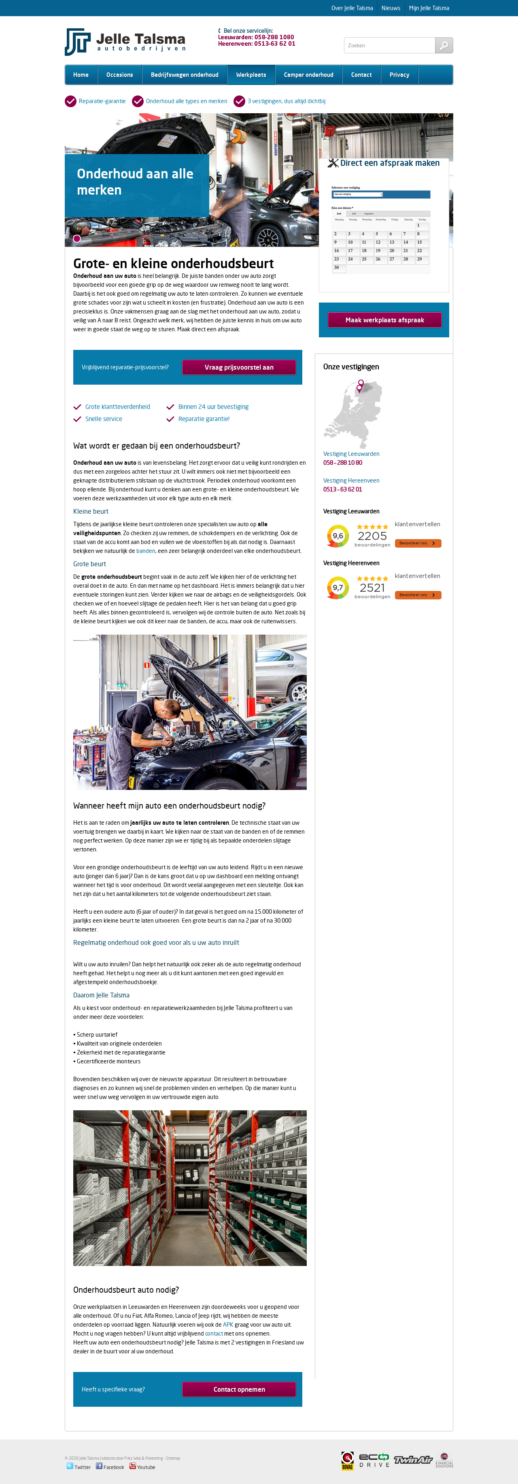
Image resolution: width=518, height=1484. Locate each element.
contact (214, 1333)
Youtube (145, 1467)
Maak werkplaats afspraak (385, 320)
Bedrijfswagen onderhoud (185, 74)
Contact (361, 74)
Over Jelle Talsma (352, 7)
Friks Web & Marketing (143, 1458)
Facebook (113, 1467)
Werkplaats (251, 74)
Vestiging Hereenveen (351, 480)
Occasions (119, 74)
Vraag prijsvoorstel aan (239, 367)
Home (81, 74)
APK (228, 1324)
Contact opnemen (239, 1389)
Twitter (82, 1467)
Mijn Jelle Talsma (429, 7)
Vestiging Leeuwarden (351, 453)
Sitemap (173, 1458)
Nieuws (391, 7)
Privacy (400, 74)
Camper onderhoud (308, 74)
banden (145, 550)
